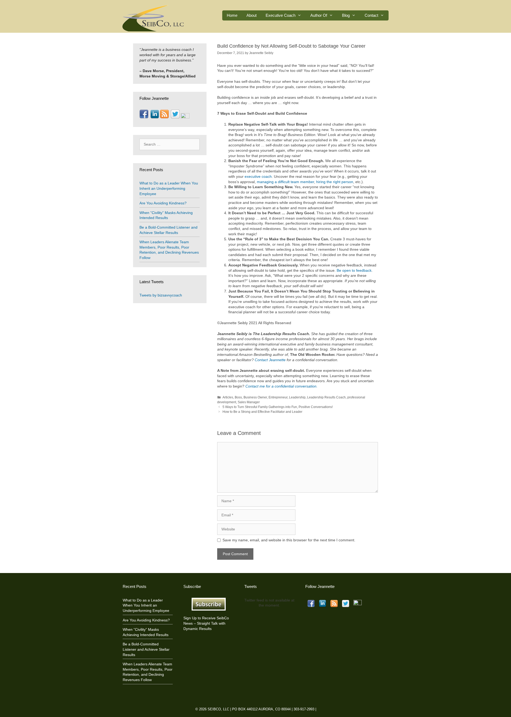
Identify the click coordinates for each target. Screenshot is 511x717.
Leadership (297, 397)
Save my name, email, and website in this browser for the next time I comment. (288, 540)
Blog (346, 15)
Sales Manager (249, 402)
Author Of (318, 15)
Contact (371, 15)
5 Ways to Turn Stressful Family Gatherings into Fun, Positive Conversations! (277, 407)
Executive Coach (280, 15)
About (251, 15)
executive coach (258, 176)
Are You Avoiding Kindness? (163, 203)
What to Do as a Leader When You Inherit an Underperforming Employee (168, 188)
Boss (238, 397)
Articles (227, 397)
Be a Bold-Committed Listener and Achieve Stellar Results (146, 649)
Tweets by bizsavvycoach (160, 295)
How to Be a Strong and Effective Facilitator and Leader (262, 412)
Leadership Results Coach (326, 397)
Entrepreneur (278, 397)
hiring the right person (334, 182)
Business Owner (255, 397)
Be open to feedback (354, 270)
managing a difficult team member (285, 182)
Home (232, 15)
